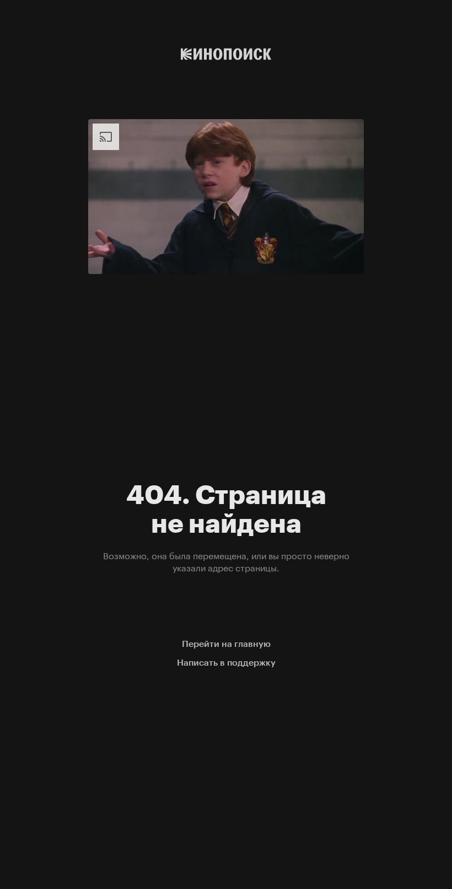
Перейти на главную (226, 644)
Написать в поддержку (226, 662)
